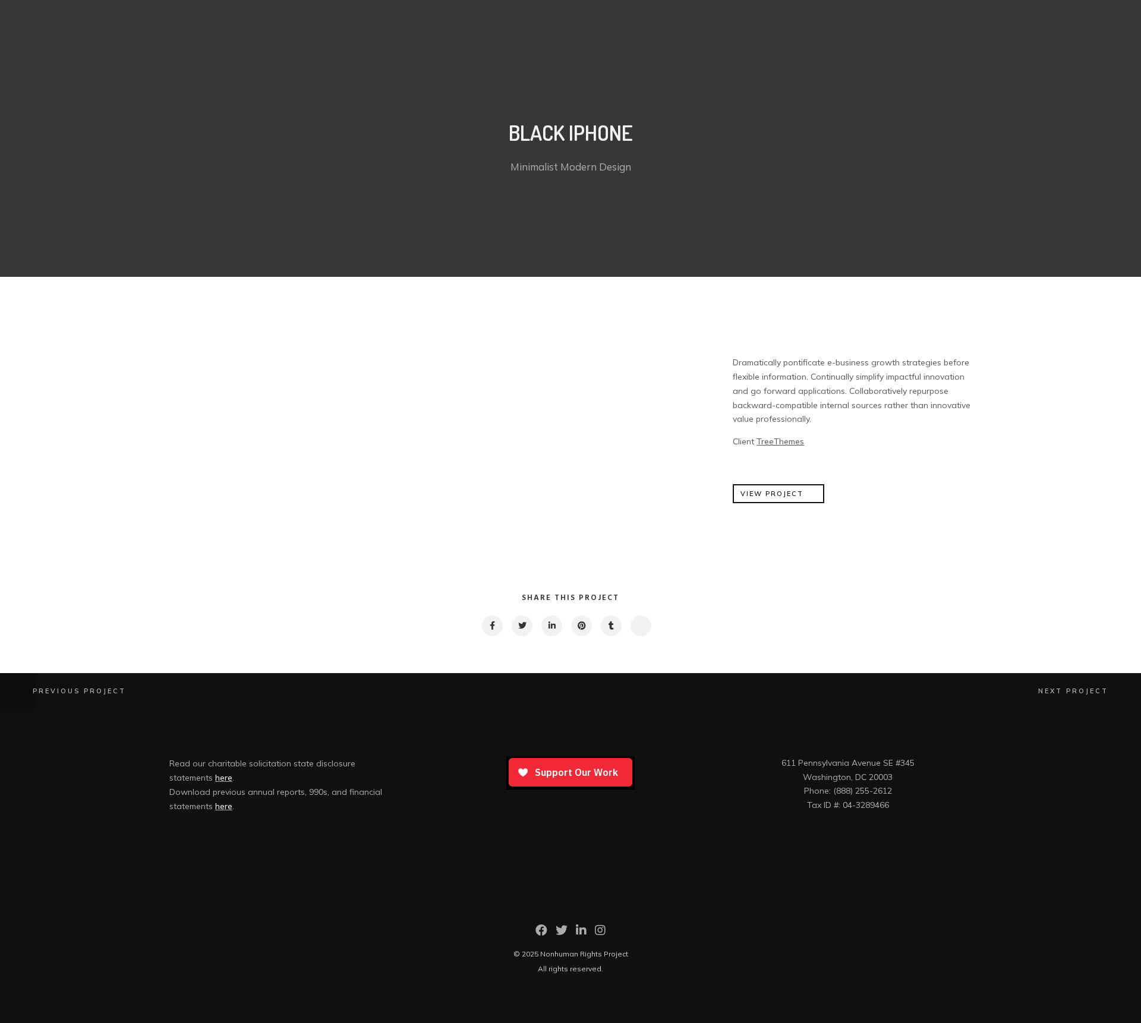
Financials (964, 19)
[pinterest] (580, 625)
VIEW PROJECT (771, 494)
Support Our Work (1091, 19)
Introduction (887, 19)
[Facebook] (541, 933)
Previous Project (79, 691)
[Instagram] (600, 933)
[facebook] (491, 625)
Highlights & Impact (927, 19)
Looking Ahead (996, 19)
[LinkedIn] (581, 933)
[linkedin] (551, 625)
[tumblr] (610, 625)
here (223, 777)
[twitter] (521, 625)
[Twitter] (561, 933)
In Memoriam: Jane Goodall (1042, 19)
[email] (640, 625)
